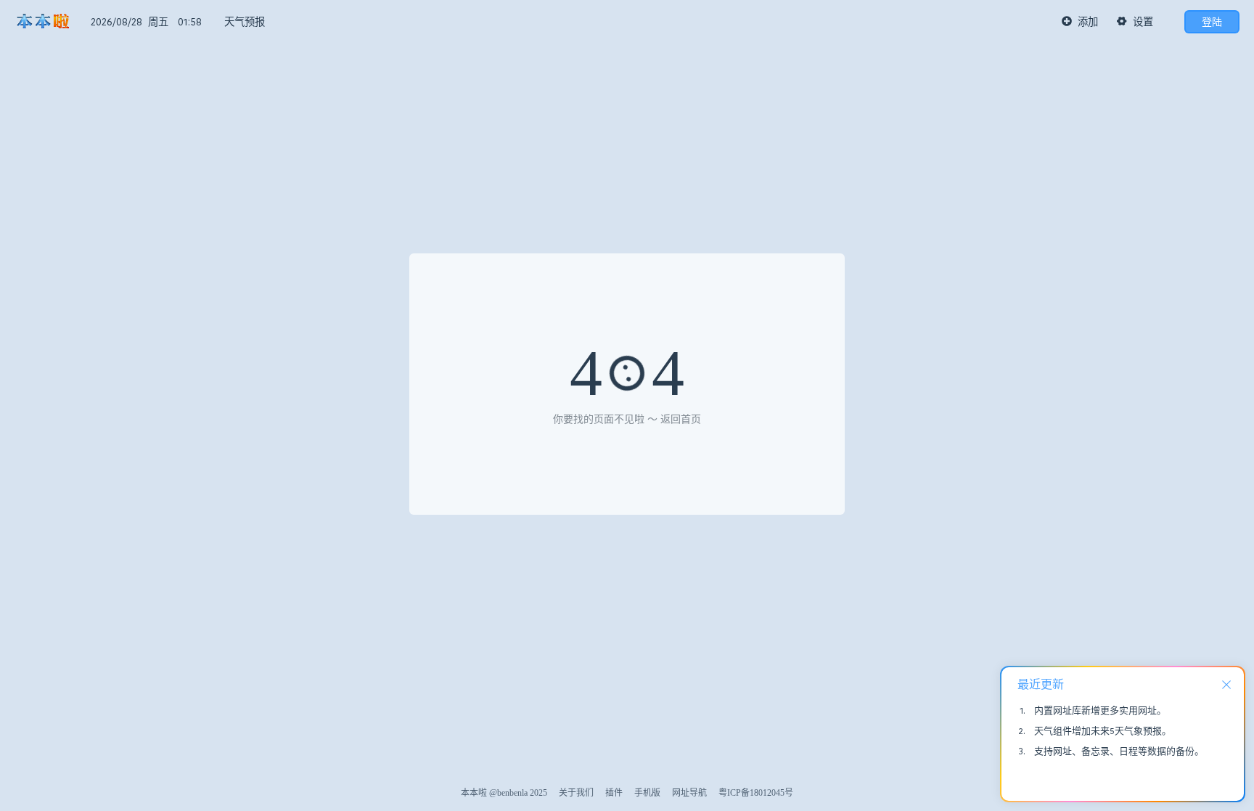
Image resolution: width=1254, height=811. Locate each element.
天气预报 (244, 22)
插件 (614, 793)
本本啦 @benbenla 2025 (504, 793)
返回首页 (680, 419)
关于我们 (576, 793)
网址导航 (689, 793)
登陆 (1212, 22)
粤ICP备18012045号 (755, 793)
